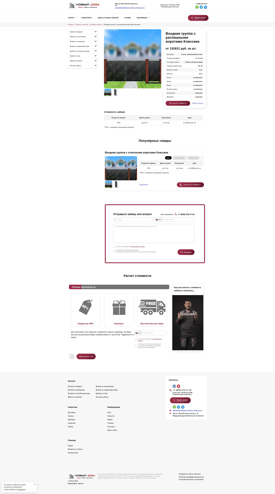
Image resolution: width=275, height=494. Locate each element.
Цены (168, 158)
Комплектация (193, 158)
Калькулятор (86, 18)
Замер (70, 427)
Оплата (71, 416)
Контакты (111, 427)
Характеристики (179, 158)
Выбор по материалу (77, 41)
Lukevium (197, 474)
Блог (109, 412)
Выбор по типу (75, 56)
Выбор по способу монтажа (79, 51)
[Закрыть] (35, 484)
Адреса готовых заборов (108, 18)
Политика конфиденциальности (191, 477)
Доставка (71, 412)
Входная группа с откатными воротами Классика (136, 152)
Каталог (71, 18)
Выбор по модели (76, 32)
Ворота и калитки (82, 24)
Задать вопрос (198, 103)
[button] (105, 143)
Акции (70, 446)
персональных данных (138, 246)
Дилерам (71, 419)
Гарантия (71, 423)
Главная (71, 24)
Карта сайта (112, 430)
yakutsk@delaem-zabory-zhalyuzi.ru (130, 8)
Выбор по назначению (78, 36)
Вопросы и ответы (75, 449)
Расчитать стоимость (192, 185)
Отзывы (127, 18)
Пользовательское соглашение (191, 479)
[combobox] (158, 219)
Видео (109, 419)
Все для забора (75, 65)
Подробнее (20, 489)
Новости (110, 416)
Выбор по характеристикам (79, 46)
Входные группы (96, 24)
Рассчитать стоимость (178, 103)
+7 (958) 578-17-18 (201, 4)
